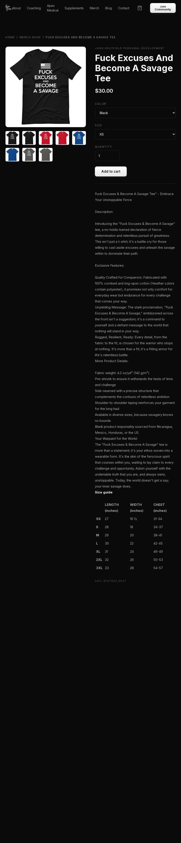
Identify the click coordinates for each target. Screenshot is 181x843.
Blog (108, 8)
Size (98, 125)
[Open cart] (140, 8)
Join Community (163, 8)
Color (100, 103)
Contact (123, 8)
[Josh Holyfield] (8, 7)
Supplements (74, 8)
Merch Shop (30, 37)
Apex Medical (52, 8)
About (16, 8)
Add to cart (110, 171)
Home (10, 37)
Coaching (34, 8)
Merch (94, 8)
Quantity (103, 146)
